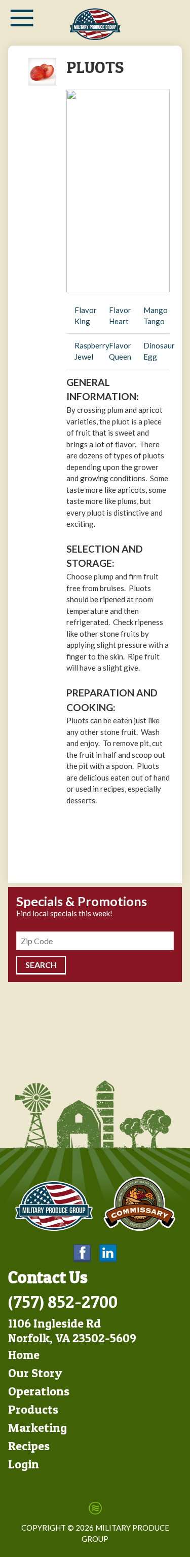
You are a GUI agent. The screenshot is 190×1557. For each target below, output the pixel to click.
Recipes (29, 1445)
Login (23, 1464)
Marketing (37, 1427)
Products (33, 1409)
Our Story (35, 1373)
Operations (38, 1391)
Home (24, 1354)
